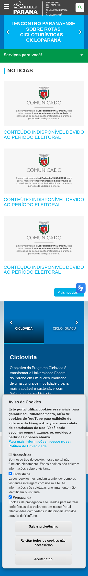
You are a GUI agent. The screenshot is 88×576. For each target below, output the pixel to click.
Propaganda (22, 497)
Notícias (20, 71)
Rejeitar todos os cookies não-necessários (43, 543)
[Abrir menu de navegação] (6, 7)
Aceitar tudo (43, 559)
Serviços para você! (23, 55)
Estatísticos (21, 474)
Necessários (22, 455)
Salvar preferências (43, 526)
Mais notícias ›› (69, 292)
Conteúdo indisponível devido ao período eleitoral (44, 135)
